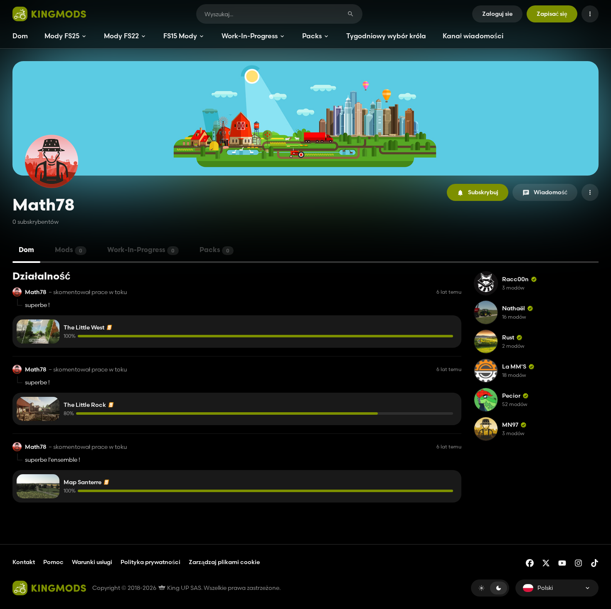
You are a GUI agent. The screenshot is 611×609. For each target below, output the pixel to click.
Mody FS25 (61, 36)
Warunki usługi (92, 562)
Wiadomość (550, 192)
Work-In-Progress (250, 36)
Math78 (36, 292)
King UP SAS (183, 588)
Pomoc (53, 562)
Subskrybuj (483, 192)
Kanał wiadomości (473, 36)
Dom (20, 36)
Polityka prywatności (150, 562)
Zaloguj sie (497, 13)
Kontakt (23, 562)
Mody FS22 (121, 36)
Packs (312, 36)
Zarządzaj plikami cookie (224, 562)
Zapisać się (552, 13)
